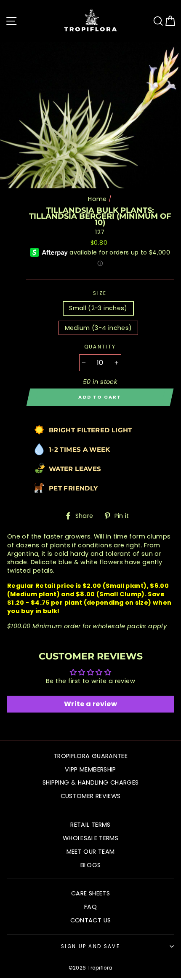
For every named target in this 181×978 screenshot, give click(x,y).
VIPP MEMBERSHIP (90, 769)
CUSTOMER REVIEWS (91, 796)
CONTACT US (90, 920)
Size (99, 293)
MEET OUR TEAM (91, 851)
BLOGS (90, 865)
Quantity (100, 346)
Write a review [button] (90, 704)
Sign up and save (90, 946)
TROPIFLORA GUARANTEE (90, 756)
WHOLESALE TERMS (90, 838)
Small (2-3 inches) (98, 308)
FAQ (90, 907)
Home (97, 199)
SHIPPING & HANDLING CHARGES (91, 782)
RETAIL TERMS (90, 824)
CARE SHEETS (90, 893)
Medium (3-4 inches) (98, 328)
